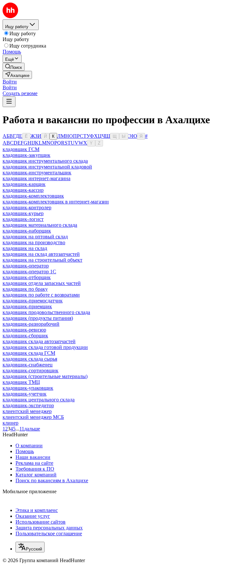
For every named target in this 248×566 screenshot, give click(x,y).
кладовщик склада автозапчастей (39, 341)
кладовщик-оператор (26, 265)
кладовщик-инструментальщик (37, 172)
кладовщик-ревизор (24, 329)
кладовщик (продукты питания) (38, 318)
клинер (10, 423)
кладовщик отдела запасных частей (42, 283)
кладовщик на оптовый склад (35, 236)
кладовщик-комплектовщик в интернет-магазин (56, 201)
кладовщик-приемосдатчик (33, 300)
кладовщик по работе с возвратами (41, 295)
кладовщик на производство (34, 242)
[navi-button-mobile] (9, 101)
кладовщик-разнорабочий (31, 324)
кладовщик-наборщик (27, 231)
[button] (10, 81)
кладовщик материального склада (40, 225)
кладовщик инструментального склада (45, 161)
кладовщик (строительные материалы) (45, 376)
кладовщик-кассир (23, 190)
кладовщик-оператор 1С (29, 271)
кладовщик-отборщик (27, 277)
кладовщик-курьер (23, 213)
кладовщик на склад (25, 248)
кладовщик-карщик (24, 184)
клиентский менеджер (27, 411)
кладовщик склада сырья (30, 359)
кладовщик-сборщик (25, 335)
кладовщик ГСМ (21, 149)
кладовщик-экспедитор (28, 405)
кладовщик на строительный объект (42, 260)
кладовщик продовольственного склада (46, 312)
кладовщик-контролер (27, 207)
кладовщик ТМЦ (21, 382)
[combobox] (30, 547)
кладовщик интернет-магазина (36, 178)
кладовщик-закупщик (26, 155)
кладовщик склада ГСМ (29, 353)
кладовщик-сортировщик (30, 370)
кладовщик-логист (23, 219)
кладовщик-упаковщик (28, 388)
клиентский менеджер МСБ (33, 417)
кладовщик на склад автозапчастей (41, 254)
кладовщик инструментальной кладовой (47, 166)
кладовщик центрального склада (39, 399)
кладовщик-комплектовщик (33, 196)
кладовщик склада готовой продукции (45, 347)
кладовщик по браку (25, 289)
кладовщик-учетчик (24, 394)
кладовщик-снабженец (28, 364)
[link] (14, 67)
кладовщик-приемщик (27, 306)
